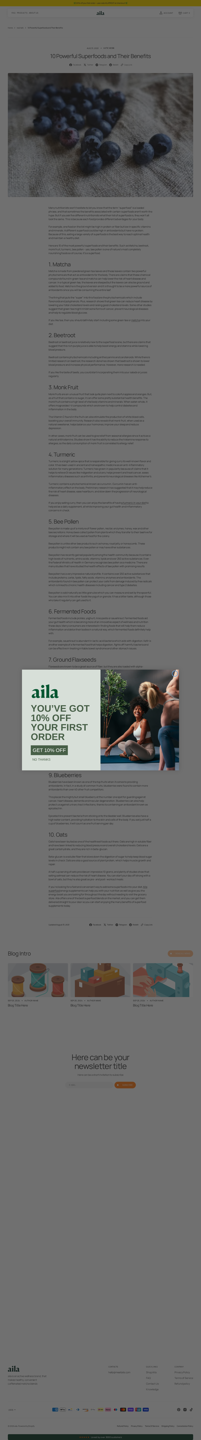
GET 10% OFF (49, 750)
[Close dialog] (175, 673)
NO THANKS (41, 759)
